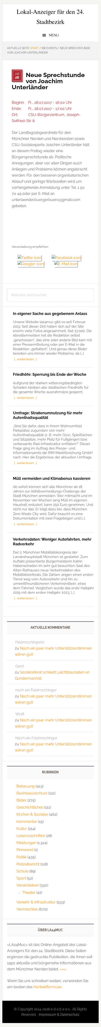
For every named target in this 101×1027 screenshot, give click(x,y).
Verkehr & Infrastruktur (36, 902)
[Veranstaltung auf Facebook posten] (68, 258)
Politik (21, 857)
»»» (63, 969)
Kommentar (26, 821)
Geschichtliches (29, 807)
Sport (21, 878)
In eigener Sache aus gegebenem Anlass (50, 313)
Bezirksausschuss (31, 793)
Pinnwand (24, 850)
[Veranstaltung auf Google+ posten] (33, 264)
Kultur (21, 828)
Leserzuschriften (30, 835)
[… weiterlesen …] (25, 359)
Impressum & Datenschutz (59, 1014)
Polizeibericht (27, 864)
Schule (22, 871)
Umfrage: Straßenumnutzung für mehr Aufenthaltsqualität (47, 415)
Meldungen (26, 843)
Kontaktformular (48, 987)
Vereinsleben (27, 885)
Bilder (21, 800)
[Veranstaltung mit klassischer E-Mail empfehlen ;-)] (65, 263)
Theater (28, 892)
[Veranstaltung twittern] (32, 258)
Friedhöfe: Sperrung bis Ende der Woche (49, 374)
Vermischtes (27, 909)
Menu (54, 35)
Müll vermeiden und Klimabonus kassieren (51, 478)
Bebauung (25, 786)
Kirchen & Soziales (32, 814)
